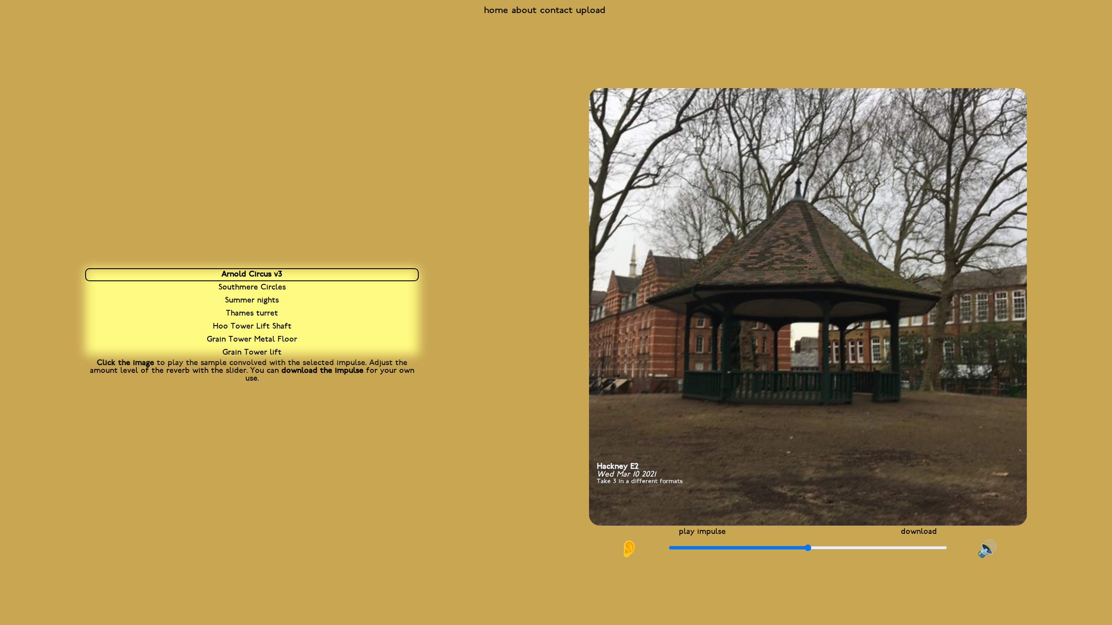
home (496, 11)
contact (556, 11)
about (524, 11)
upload (591, 11)
